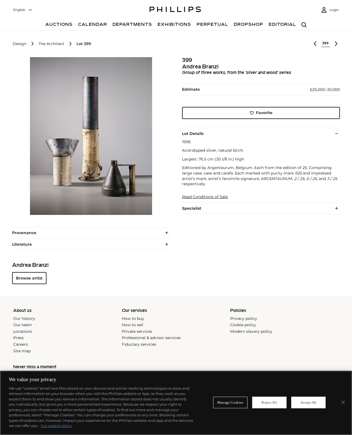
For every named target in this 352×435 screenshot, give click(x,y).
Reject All (269, 402)
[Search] (304, 25)
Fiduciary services (139, 344)
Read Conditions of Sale (205, 197)
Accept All (308, 402)
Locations (22, 331)
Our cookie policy (56, 425)
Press (18, 337)
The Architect (51, 43)
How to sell (132, 324)
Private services (137, 331)
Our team (22, 324)
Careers (20, 344)
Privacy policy (243, 318)
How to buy (133, 318)
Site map (22, 350)
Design (19, 43)
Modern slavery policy (251, 331)
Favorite (264, 112)
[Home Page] (175, 10)
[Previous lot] (315, 44)
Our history (24, 318)
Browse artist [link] (29, 278)
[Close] (343, 402)
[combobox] (22, 10)
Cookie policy (243, 324)
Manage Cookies (230, 402)
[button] (89, 136)
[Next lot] (336, 44)
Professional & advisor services (151, 337)
